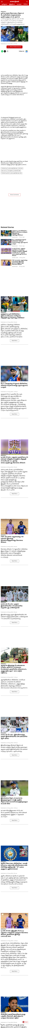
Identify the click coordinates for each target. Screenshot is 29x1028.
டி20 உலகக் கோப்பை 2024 (16, 173)
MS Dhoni (21, 168)
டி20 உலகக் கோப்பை (12, 168)
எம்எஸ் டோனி (17, 170)
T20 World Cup (4, 168)
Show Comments (14, 194)
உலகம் (19, 4)
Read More (14, 340)
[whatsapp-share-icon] (2, 52)
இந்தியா (12, 4)
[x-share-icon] (5, 52)
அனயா (3, 682)
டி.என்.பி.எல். (8, 470)
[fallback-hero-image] (6, 233)
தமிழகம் (4, 4)
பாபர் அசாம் (10, 170)
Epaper (26, 1021)
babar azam (3, 170)
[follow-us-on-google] (26, 51)
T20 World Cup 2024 (5, 173)
